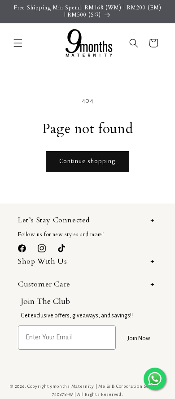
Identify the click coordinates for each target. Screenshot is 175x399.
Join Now (138, 338)
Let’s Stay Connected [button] (54, 220)
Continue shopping (87, 161)
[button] (18, 43)
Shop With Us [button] (42, 261)
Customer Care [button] (44, 284)
